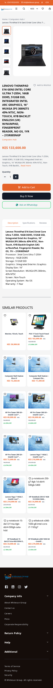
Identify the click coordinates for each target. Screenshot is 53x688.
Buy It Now (26, 196)
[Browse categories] (16, 8)
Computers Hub (16, 19)
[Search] (23, 8)
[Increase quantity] (15, 176)
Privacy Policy (10, 670)
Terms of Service (12, 666)
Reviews (43, 223)
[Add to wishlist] (5, 315)
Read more (26, 165)
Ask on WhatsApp (28, 204)
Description (13, 223)
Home (4, 19)
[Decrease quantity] (5, 176)
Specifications (29, 223)
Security (8, 675)
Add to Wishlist (44, 85)
